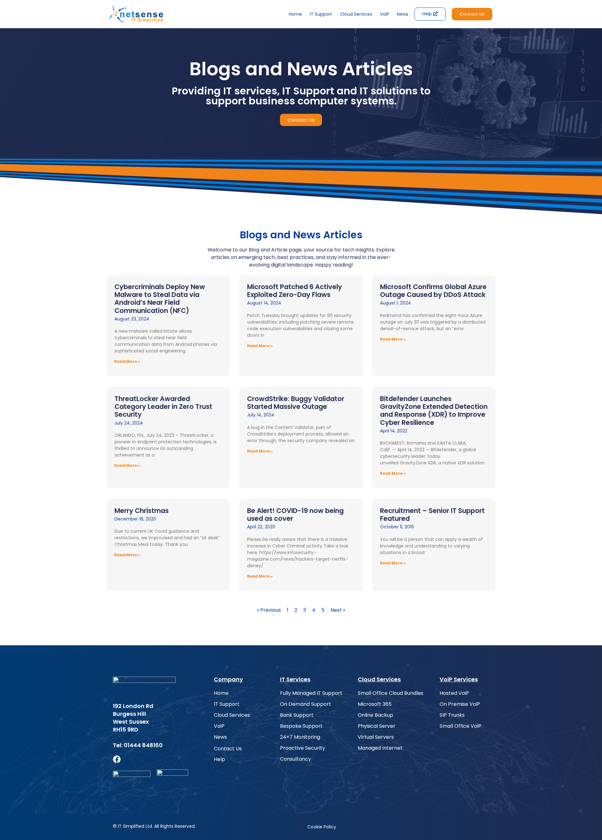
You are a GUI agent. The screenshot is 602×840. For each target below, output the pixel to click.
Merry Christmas (141, 510)
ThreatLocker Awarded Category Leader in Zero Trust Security (163, 406)
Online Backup (375, 715)
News (402, 14)
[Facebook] (117, 759)
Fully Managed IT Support (311, 693)
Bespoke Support (301, 726)
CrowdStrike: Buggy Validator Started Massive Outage (295, 402)
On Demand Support (305, 704)
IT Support (321, 14)
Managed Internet (380, 748)
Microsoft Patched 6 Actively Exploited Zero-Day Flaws (294, 290)
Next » (337, 610)
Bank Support (297, 715)
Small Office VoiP (460, 726)
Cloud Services (356, 14)
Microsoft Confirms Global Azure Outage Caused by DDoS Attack (433, 290)
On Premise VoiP (460, 704)
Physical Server (376, 726)
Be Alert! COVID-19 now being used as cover (295, 514)
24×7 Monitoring (300, 737)
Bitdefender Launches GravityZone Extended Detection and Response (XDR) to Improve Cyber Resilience (434, 410)
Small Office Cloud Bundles (390, 693)
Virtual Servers (376, 737)
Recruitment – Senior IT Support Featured (432, 514)
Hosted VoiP (454, 693)
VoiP (384, 14)
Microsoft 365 (375, 704)
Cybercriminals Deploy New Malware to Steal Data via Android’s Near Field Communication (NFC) (159, 298)
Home (295, 14)
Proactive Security (302, 748)
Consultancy (295, 759)
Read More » (127, 361)
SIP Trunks (452, 715)
